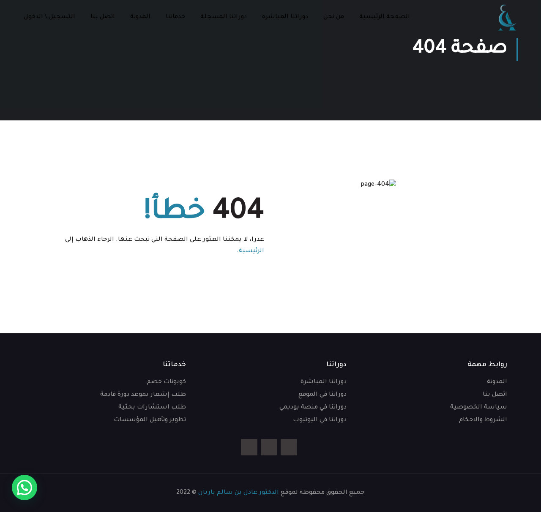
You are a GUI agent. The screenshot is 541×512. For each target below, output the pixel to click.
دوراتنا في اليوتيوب (320, 420)
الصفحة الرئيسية (384, 17)
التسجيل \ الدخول (49, 17)
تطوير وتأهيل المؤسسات (150, 420)
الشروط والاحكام (483, 420)
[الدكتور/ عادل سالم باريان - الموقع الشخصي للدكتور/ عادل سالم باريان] (507, 17)
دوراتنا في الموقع (322, 395)
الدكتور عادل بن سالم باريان (238, 493)
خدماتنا (175, 17)
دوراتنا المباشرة (285, 17)
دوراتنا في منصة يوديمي (313, 407)
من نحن (333, 17)
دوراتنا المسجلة (223, 17)
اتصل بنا (102, 17)
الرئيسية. (250, 251)
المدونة (140, 17)
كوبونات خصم (166, 382)
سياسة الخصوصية (478, 407)
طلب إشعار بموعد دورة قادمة (143, 395)
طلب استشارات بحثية (152, 407)
